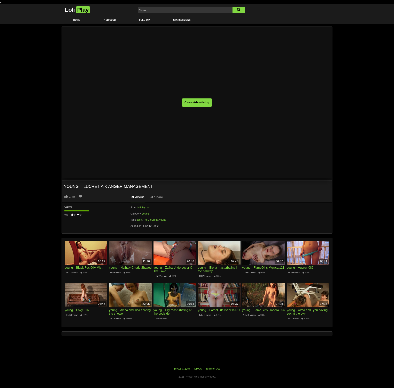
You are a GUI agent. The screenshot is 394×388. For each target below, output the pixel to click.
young (145, 213)
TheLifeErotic (150, 219)
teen (139, 219)
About (139, 197)
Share (158, 197)
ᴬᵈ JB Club (109, 20)
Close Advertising (196, 102)
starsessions (181, 20)
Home (76, 20)
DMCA (198, 368)
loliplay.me (143, 207)
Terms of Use (213, 368)
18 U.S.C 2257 (182, 368)
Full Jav (144, 20)
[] (239, 10)
